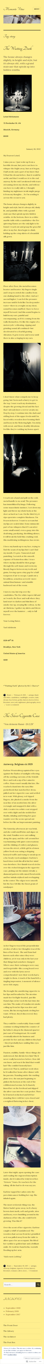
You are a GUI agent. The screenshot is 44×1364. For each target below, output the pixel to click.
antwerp (6, 1268)
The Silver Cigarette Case (21, 715)
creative (31, 697)
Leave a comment (12, 705)
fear (10, 700)
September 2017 (13, 1314)
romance (14, 1271)
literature (6, 702)
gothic (20, 700)
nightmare (22, 702)
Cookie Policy (12, 1354)
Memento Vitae (13, 9)
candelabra (15, 697)
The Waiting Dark (17, 48)
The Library (8, 1331)
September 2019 (13, 1308)
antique (31, 695)
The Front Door (10, 1325)
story (39, 702)
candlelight (24, 697)
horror (31, 700)
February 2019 (12, 1311)
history (25, 700)
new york (14, 702)
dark (36, 697)
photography (31, 702)
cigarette (20, 1268)
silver (20, 1271)
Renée (9, 695)
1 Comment (33, 1271)
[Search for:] (19, 1284)
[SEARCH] (38, 1284)
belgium (13, 1268)
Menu (36, 9)
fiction (14, 700)
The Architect (9, 1337)
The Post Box (9, 1342)
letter (36, 700)
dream (5, 700)
